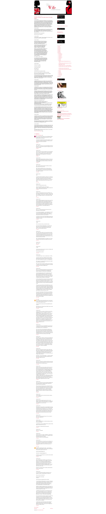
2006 (58, 76)
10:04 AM (37, 346)
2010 (58, 49)
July (59, 59)
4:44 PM (37, 397)
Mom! (36, 446)
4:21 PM (37, 456)
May (59, 70)
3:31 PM (37, 197)
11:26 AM (37, 469)
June (59, 60)
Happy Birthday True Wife (62, 64)
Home (43, 508)
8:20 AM (37, 148)
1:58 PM (37, 379)
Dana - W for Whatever (39, 135)
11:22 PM (37, 413)
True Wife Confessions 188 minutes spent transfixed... (65, 69)
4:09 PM (37, 219)
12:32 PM (37, 364)
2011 (58, 48)
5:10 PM (37, 438)
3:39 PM (37, 392)
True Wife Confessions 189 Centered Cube (64, 68)
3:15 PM (37, 505)
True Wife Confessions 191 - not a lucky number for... (65, 65)
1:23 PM (37, 189)
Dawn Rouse (65, 113)
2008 (58, 51)
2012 (58, 47)
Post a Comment (36, 507)
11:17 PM (37, 297)
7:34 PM (37, 229)
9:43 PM (37, 244)
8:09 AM (37, 142)
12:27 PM (37, 358)
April (59, 71)
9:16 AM (37, 162)
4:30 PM (37, 431)
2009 (58, 50)
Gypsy (37, 299)
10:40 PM (37, 266)
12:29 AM (37, 308)
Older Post (51, 508)
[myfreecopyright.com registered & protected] (62, 111)
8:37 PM (37, 240)
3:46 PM (37, 206)
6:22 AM (37, 427)
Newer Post (35, 508)
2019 (58, 46)
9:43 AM (37, 334)
